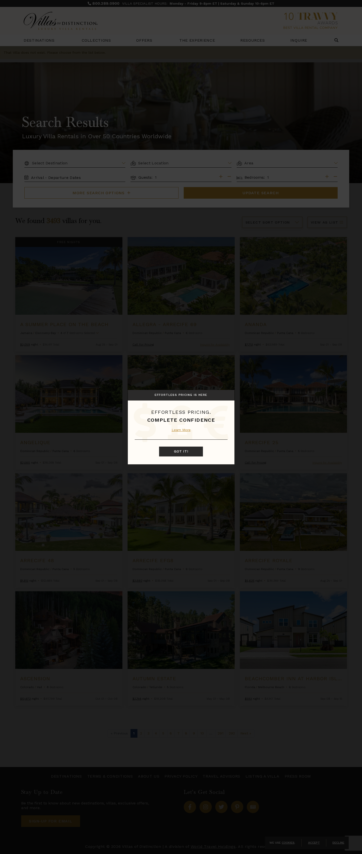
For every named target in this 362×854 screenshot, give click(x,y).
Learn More (181, 430)
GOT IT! (181, 451)
